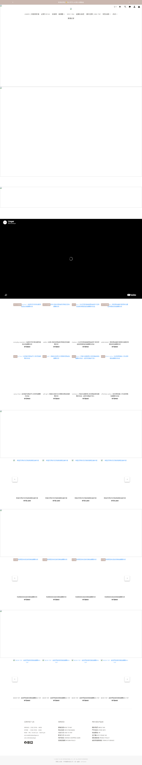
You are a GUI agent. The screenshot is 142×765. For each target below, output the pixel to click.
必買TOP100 (45, 14)
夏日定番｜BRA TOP (93, 14)
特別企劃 (106, 14)
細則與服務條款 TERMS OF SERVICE (103, 740)
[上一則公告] (13, 2)
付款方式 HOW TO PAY (65, 732)
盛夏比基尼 (80, 14)
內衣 (114, 14)
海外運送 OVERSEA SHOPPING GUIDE (69, 738)
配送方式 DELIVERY (64, 735)
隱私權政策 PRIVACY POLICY (100, 738)
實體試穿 (71, 18)
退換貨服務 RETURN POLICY (66, 740)
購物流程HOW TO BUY (65, 727)
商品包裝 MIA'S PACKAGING (66, 730)
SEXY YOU (70, 14)
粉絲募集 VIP (96, 732)
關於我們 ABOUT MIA (98, 727)
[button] (71, 259)
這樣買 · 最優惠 (57, 14)
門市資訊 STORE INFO (99, 730)
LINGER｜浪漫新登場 (32, 14)
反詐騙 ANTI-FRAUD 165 (99, 735)
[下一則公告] (129, 2)
